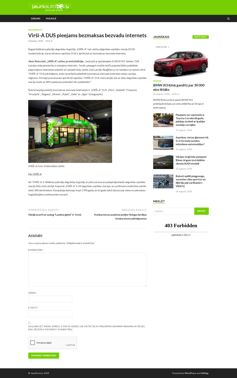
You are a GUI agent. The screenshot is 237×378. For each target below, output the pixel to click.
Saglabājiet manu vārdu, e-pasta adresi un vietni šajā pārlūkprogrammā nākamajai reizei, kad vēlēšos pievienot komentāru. (86, 328)
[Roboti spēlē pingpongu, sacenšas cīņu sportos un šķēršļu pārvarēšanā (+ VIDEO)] (163, 176)
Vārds (33, 293)
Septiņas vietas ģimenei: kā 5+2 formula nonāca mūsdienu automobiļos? (192, 141)
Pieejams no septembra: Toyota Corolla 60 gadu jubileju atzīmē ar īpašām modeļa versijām (190, 119)
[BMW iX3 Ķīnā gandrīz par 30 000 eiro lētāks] (181, 44)
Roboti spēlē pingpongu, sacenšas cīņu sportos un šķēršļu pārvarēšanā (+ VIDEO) (191, 181)
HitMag (204, 373)
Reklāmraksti (35, 30)
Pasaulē (51, 18)
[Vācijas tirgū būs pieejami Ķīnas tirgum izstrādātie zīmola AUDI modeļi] (163, 157)
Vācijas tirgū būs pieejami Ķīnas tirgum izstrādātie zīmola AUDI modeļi (191, 160)
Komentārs (36, 250)
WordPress (190, 373)
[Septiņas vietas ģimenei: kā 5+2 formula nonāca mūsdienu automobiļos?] (163, 137)
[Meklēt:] (181, 211)
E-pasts (33, 307)
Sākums (35, 18)
